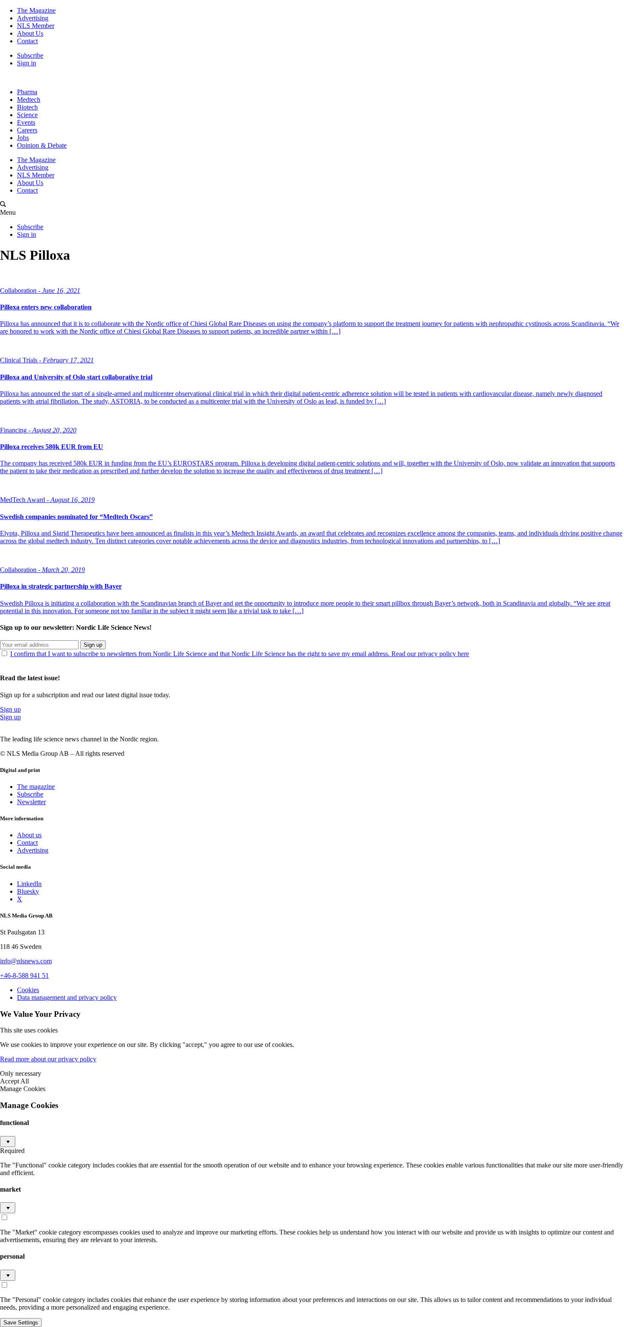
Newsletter (31, 801)
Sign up (93, 645)
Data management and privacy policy (67, 997)
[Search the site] (3, 204)
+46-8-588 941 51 (24, 975)
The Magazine (36, 10)
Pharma (27, 91)
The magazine (36, 786)
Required (12, 1150)
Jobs (23, 137)
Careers (27, 130)
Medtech (28, 99)
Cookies (28, 989)
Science (27, 114)
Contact (27, 41)
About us (29, 835)
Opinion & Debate (42, 145)
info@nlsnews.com (26, 961)
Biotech (27, 107)
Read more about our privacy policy (48, 1059)
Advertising (32, 18)
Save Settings (20, 1322)
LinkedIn (29, 883)
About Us (30, 33)
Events (26, 122)
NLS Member (35, 25)
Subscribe (30, 55)
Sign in (26, 63)
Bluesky (28, 891)
